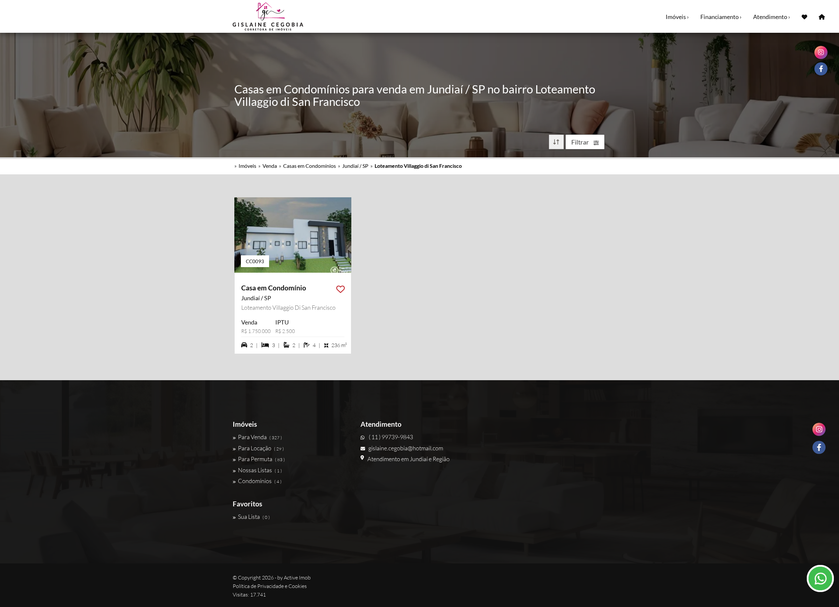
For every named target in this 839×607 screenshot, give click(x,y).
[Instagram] (819, 429)
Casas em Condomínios (309, 166)
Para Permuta (261, 458)
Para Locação (261, 448)
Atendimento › (771, 16)
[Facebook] (819, 447)
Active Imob (297, 577)
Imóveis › (677, 16)
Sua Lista (254, 516)
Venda (270, 166)
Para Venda (260, 437)
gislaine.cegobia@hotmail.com (405, 448)
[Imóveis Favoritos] (804, 16)
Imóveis (247, 166)
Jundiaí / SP (355, 166)
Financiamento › (721, 16)
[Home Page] (822, 16)
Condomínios (260, 480)
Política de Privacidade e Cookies (270, 586)
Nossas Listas (260, 470)
